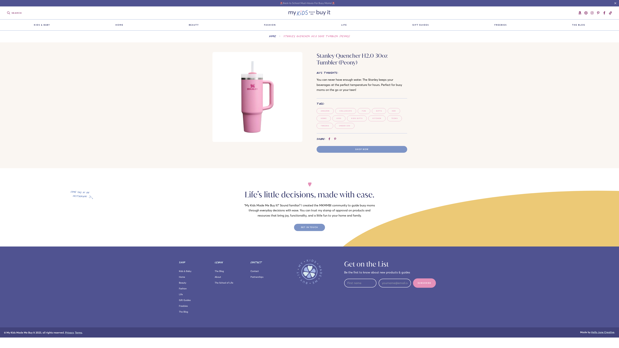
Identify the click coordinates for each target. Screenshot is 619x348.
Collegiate (345, 111)
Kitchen (377, 118)
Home (119, 25)
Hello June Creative (602, 332)
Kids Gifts (357, 118)
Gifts (379, 111)
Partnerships (257, 277)
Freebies (500, 25)
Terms (78, 332)
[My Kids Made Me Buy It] (309, 13)
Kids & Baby (42, 25)
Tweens (325, 126)
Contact (255, 271)
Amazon (325, 111)
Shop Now (361, 149)
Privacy (69, 332)
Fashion (270, 25)
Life (344, 25)
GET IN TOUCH (309, 227)
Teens (394, 118)
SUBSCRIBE (424, 283)
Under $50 (344, 126)
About (218, 277)
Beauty (194, 25)
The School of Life (224, 282)
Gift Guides (420, 25)
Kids (339, 118)
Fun (364, 111)
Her (394, 111)
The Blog (578, 25)
